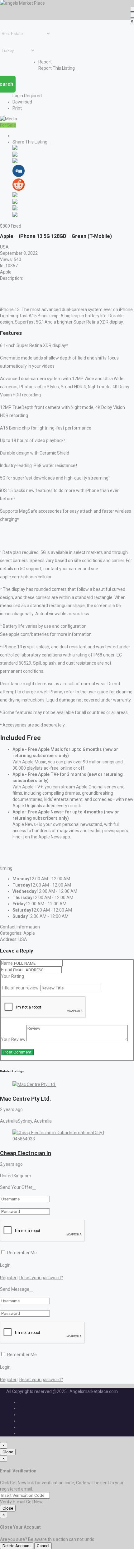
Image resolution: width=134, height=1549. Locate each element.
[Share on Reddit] (18, 189)
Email (6, 969)
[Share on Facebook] (14, 148)
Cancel (43, 1545)
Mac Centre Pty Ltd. (25, 1098)
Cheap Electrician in (25, 1153)
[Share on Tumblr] (14, 202)
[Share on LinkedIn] (14, 161)
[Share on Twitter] (14, 155)
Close (7, 1452)
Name (7, 963)
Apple (29, 933)
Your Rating (12, 976)
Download (22, 101)
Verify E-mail (12, 1501)
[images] (8, 118)
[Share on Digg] (18, 175)
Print (17, 108)
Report (45, 61)
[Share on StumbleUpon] (14, 208)
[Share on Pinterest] (14, 195)
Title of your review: (20, 987)
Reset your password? (41, 1277)
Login (5, 1265)
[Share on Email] (14, 215)
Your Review (13, 1039)
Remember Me (21, 1252)
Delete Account (16, 1545)
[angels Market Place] (22, 3)
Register (8, 1277)
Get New (34, 1501)
